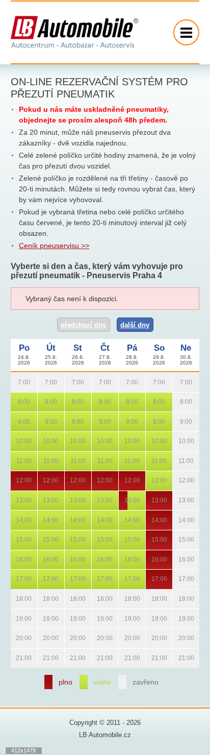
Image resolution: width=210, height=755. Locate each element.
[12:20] (24, 480)
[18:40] (32, 599)
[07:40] (32, 382)
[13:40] (32, 500)
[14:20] (24, 519)
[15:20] (24, 539)
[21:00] (15, 658)
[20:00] (15, 638)
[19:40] (32, 618)
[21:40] (32, 658)
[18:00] (15, 599)
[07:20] (24, 382)
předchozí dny (83, 325)
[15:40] (32, 539)
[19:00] (15, 618)
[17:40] (32, 579)
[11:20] (24, 461)
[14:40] (32, 519)
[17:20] (24, 579)
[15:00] (15, 539)
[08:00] (15, 402)
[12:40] (32, 480)
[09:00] (15, 421)
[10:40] (32, 441)
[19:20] (24, 618)
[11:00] (15, 461)
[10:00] (15, 441)
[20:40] (32, 638)
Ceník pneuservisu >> (54, 245)
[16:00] (15, 559)
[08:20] (24, 402)
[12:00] (15, 480)
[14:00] (15, 519)
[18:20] (24, 599)
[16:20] (24, 559)
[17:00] (15, 579)
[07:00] (15, 382)
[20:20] (24, 638)
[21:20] (24, 658)
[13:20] (24, 500)
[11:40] (32, 461)
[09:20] (24, 421)
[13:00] (15, 500)
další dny (134, 325)
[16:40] (32, 559)
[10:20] (24, 441)
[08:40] (32, 402)
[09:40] (32, 421)
